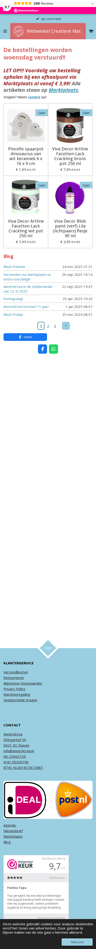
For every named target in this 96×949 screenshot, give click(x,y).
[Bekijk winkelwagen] (91, 31)
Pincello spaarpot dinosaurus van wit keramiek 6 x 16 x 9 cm (26, 156)
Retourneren (13, 677)
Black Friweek (14, 266)
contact (34, 97)
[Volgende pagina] (66, 326)
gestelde (17, 700)
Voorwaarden (31, 683)
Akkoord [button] (77, 942)
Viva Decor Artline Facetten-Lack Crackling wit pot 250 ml (26, 228)
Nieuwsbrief (13, 830)
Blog (7, 842)
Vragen (31, 700)
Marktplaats (63, 89)
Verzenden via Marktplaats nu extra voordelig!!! (27, 276)
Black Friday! (13, 314)
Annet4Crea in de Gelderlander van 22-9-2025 (28, 288)
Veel (6, 700)
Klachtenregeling (16, 694)
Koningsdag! (13, 298)
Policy (20, 688)
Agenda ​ (10, 825)
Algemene (11, 683)
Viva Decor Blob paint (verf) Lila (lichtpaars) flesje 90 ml (70, 228)
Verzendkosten (15, 672)
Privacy (9, 688)
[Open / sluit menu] (5, 31)
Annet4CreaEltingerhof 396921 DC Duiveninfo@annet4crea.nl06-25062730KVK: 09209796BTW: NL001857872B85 (23, 751)
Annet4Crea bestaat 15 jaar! (26, 306)
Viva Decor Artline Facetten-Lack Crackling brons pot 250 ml (70, 156)
